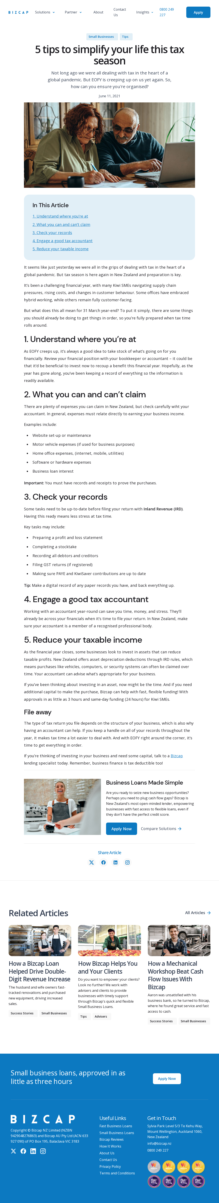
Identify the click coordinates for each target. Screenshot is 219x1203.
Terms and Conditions (117, 1173)
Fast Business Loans (115, 1126)
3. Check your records (52, 232)
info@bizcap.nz (159, 1143)
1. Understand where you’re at (60, 216)
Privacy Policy (110, 1166)
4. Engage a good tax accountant (63, 240)
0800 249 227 (157, 1150)
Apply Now (167, 1078)
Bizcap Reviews (111, 1139)
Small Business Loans (116, 1132)
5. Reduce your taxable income (61, 248)
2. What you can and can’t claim (61, 224)
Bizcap (177, 755)
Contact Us (108, 1159)
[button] (45, 12)
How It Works (110, 1146)
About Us (106, 1153)
